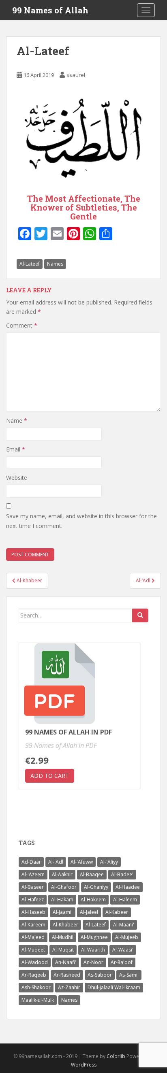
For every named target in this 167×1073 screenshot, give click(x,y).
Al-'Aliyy (109, 861)
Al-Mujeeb (126, 937)
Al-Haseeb (33, 912)
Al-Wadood (34, 962)
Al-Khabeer (65, 924)
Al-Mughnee (94, 937)
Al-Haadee (128, 887)
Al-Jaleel (89, 912)
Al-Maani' (123, 924)
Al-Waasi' (122, 949)
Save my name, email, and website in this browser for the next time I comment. (81, 521)
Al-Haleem (125, 899)
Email (15, 449)
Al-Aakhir (62, 874)
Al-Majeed (33, 937)
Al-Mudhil (62, 937)
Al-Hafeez (32, 899)
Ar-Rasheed (67, 974)
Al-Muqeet (33, 949)
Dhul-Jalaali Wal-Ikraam (114, 987)
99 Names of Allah (50, 10)
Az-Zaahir (69, 987)
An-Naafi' (65, 962)
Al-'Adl (55, 861)
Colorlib (116, 1056)
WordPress (83, 1064)
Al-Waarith (93, 949)
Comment (21, 325)
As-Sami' (129, 974)
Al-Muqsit (63, 949)
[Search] (140, 615)
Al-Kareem (33, 924)
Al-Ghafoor (64, 887)
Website (16, 477)
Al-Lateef (29, 263)
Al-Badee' (122, 874)
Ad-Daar (31, 861)
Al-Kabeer (116, 912)
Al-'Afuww (82, 861)
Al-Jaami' (63, 912)
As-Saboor (100, 974)
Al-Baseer (32, 887)
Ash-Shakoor (36, 987)
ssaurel (75, 75)
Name (16, 420)
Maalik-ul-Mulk (37, 999)
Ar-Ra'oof (122, 962)
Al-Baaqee (92, 874)
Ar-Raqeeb (33, 974)
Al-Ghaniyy (96, 887)
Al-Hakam (62, 899)
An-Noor (93, 962)
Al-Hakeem (93, 899)
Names (55, 263)
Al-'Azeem (33, 874)
